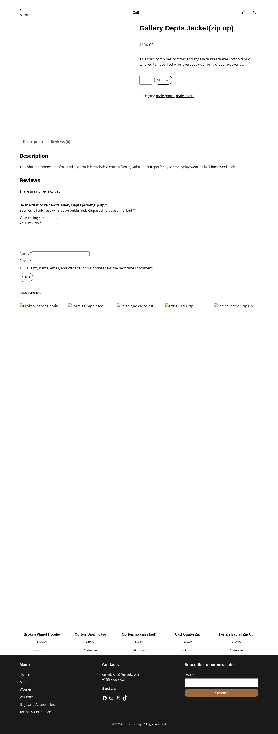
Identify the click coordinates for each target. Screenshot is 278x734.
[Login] (254, 12)
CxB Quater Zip (187, 634)
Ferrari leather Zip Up (236, 634)
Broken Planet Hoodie (42, 634)
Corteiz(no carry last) (139, 634)
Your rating (30, 217)
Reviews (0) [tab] (60, 141)
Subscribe (221, 693)
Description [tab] (33, 141)
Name (26, 253)
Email (25, 260)
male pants (165, 95)
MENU (25, 15)
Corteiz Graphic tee (90, 634)
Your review (31, 223)
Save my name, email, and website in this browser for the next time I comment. (89, 268)
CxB (136, 12)
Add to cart (163, 80)
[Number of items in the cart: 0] (243, 12)
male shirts (185, 95)
